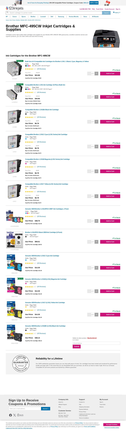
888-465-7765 (86, 9)
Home (7, 20)
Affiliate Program (62, 404)
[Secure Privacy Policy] (20, 416)
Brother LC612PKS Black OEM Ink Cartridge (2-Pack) (43, 232)
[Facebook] (10, 416)
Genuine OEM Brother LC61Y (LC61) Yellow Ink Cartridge (45, 302)
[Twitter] (14, 416)
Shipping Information (84, 407)
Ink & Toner (13, 20)
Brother (18, 20)
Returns (102, 407)
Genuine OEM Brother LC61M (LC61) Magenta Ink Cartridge (46, 279)
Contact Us (82, 402)
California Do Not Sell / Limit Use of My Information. (19, 428)
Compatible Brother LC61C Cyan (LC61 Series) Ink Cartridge (46, 134)
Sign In (118, 9)
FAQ (93, 9)
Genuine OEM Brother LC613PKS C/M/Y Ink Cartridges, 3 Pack (47, 209)
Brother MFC (24, 20)
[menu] (63, 17)
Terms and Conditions (89, 426)
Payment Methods (83, 409)
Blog (59, 407)
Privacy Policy (82, 411)
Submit (76, 346)
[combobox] (58, 13)
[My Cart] (116, 12)
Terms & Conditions (84, 418)
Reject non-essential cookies (112, 427)
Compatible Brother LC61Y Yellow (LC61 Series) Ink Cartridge (46, 184)
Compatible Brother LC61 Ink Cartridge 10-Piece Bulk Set (45, 85)
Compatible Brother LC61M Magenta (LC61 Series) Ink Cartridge (47, 159)
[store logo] (14, 8)
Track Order (99, 9)
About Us (60, 402)
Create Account (109, 9)
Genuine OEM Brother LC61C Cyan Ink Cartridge (42, 256)
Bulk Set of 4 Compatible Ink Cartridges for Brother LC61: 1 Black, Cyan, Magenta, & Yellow (57, 61)
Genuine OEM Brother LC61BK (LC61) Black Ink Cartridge (45, 326)
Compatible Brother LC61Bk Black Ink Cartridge (42, 109)
